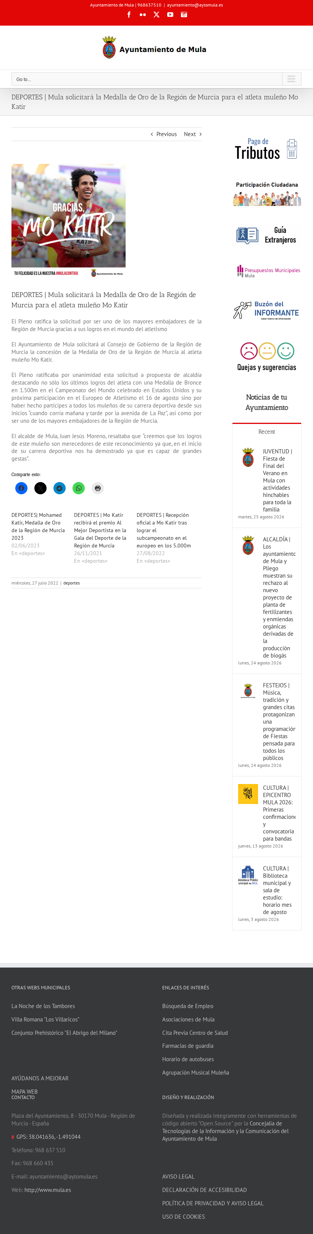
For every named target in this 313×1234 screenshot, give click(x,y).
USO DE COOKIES (183, 1216)
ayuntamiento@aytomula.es (195, 5)
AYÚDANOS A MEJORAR (40, 1078)
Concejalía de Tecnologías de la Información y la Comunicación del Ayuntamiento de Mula (225, 1131)
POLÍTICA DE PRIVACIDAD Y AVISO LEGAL (213, 1203)
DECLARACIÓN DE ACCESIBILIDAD (204, 1189)
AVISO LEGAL (178, 1176)
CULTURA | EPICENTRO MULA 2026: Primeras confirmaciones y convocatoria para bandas (279, 813)
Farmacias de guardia (187, 1045)
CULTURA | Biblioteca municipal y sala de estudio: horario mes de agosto (277, 890)
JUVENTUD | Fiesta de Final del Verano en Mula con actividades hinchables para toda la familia (277, 480)
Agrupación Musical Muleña (195, 1072)
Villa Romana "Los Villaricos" (45, 1019)
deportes (71, 583)
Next (190, 134)
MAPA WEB (24, 1091)
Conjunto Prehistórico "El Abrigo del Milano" (64, 1032)
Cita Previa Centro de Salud (195, 1032)
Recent (266, 431)
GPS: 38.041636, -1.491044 (48, 1136)
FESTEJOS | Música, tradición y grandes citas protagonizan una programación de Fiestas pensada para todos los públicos (279, 722)
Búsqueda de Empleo (187, 1006)
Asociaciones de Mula (188, 1019)
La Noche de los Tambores (43, 1006)
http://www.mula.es (47, 1189)
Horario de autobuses (188, 1059)
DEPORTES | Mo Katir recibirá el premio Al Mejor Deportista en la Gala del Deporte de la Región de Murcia (100, 530)
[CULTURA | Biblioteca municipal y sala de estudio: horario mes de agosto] (248, 868)
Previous (166, 134)
